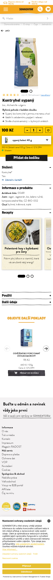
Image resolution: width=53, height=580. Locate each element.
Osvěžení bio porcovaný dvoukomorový (26, 354)
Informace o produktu (26, 188)
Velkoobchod (9, 481)
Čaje (36, 24)
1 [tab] (24, 91)
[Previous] (7, 348)
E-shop (26, 24)
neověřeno (45, 95)
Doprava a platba (10, 454)
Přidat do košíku (26, 158)
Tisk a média (8, 435)
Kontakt (6, 439)
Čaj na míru (8, 493)
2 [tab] (31, 91)
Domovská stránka (11, 24)
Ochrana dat (8, 458)
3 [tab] (32, 276)
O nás (5, 431)
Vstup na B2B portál (12, 485)
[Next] (45, 348)
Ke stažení (7, 466)
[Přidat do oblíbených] (48, 130)
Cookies (6, 470)
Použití (26, 295)
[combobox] (24, 18)
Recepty (26, 212)
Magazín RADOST (11, 447)
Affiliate (6, 489)
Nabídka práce (9, 478)
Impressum (7, 443)
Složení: (26, 167)
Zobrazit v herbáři (13, 180)
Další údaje (26, 302)
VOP (4, 462)
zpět (7, 30)
